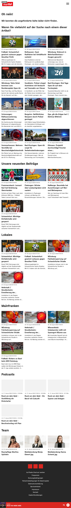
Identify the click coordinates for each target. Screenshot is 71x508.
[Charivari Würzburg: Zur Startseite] (7, 3)
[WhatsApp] (41, 466)
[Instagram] (35, 466)
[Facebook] (30, 466)
